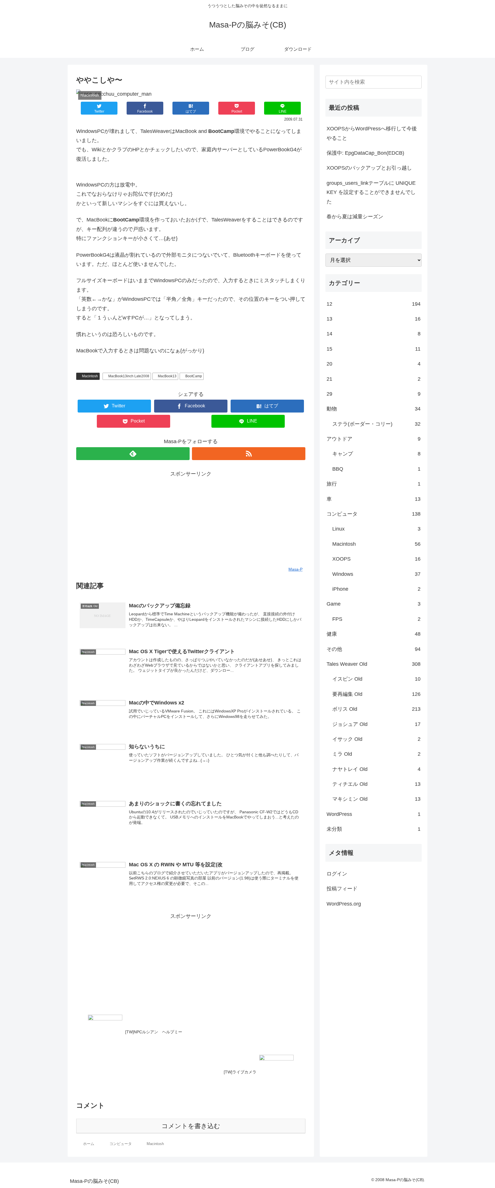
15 (374, 349)
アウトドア (374, 439)
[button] (416, 82)
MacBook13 (167, 376)
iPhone (376, 589)
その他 (374, 649)
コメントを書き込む (191, 1126)
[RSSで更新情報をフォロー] (248, 453)
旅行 (374, 484)
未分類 (374, 829)
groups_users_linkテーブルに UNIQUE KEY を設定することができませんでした (371, 192)
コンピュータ (374, 514)
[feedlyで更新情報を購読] (133, 453)
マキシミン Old (376, 799)
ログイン (337, 874)
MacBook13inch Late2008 (128, 376)
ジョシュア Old (376, 724)
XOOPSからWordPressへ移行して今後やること (372, 133)
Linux (376, 529)
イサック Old (376, 739)
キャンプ (376, 454)
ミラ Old (376, 754)
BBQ (376, 469)
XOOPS (376, 559)
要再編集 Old (376, 694)
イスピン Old (376, 679)
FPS (376, 619)
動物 (374, 409)
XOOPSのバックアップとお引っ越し (369, 168)
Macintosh (90, 376)
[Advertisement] (190, 518)
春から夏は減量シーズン (355, 216)
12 (374, 304)
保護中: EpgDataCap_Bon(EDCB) (365, 153)
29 (374, 394)
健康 (374, 634)
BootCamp (193, 376)
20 (374, 364)
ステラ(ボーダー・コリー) (376, 424)
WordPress (374, 814)
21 (374, 379)
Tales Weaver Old (374, 664)
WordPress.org (344, 904)
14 (374, 334)
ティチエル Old (376, 784)
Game (374, 604)
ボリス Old (376, 709)
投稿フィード (342, 889)
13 (374, 319)
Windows (376, 574)
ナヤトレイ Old (376, 769)
